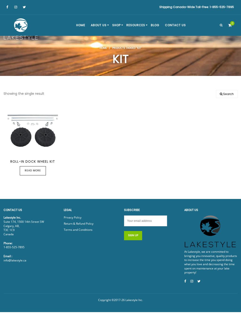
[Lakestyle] (21, 29)
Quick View (26, 151)
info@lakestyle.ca (15, 260)
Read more (33, 170)
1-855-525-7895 (14, 247)
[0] (230, 25)
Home (103, 48)
